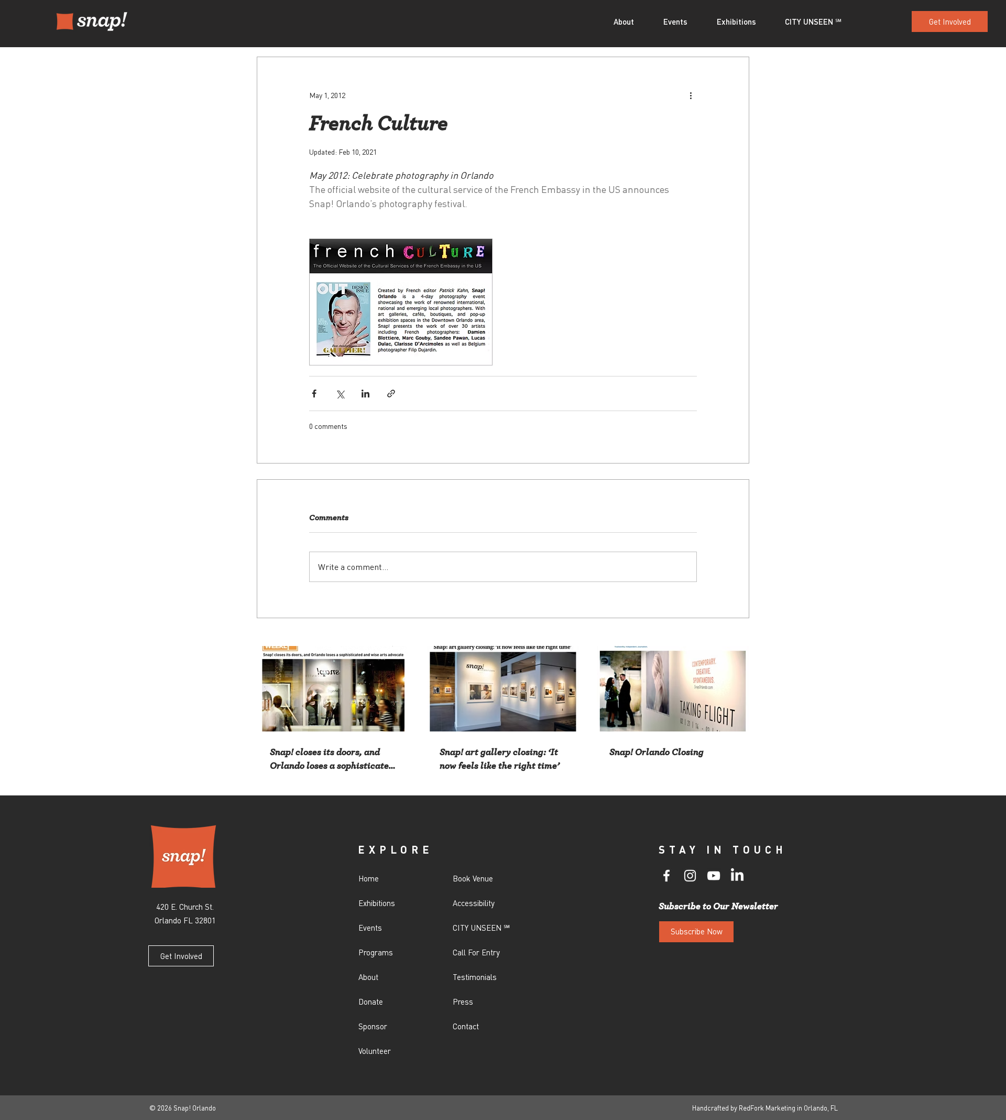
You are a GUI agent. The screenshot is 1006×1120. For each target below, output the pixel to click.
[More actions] (690, 95)
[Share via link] (391, 394)
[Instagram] (690, 876)
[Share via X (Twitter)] (340, 394)
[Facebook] (666, 876)
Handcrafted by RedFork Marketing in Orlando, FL (765, 1107)
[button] (630, 21)
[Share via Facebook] (314, 394)
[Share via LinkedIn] (365, 394)
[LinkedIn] (737, 876)
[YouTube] (713, 876)
